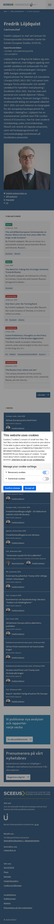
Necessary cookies (16, 472)
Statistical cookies (16, 479)
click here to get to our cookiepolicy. (28, 460)
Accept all (29, 488)
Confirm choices (12, 488)
